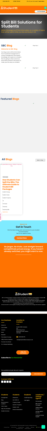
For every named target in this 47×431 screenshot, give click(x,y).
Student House (5, 195)
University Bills (5, 209)
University (4, 206)
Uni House (4, 203)
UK (3, 200)
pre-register (22, 347)
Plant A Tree (22, 343)
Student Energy (6, 192)
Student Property (6, 198)
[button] (45, 8)
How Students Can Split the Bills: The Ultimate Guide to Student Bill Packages (11, 184)
